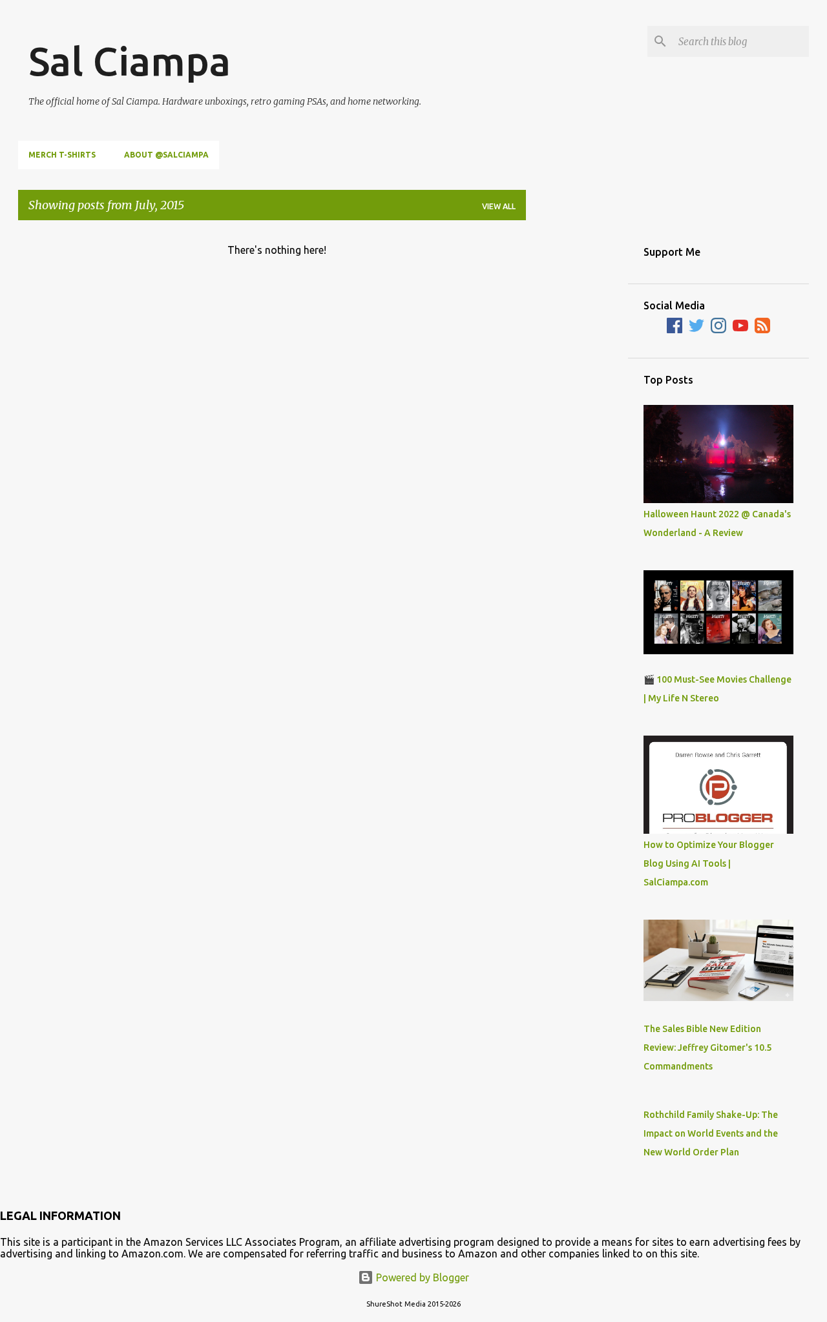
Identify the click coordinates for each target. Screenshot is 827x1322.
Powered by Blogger (421, 1277)
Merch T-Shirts (62, 154)
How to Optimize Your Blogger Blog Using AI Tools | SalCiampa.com (709, 863)
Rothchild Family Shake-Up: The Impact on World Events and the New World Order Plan (711, 1133)
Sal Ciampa (129, 60)
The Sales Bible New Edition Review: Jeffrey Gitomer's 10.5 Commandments (707, 1047)
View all (499, 206)
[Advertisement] (577, 424)
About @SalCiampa (166, 154)
